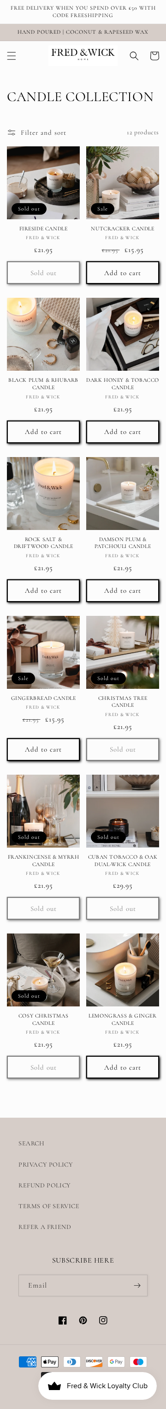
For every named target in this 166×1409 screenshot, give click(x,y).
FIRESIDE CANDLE (43, 228)
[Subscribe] (137, 1285)
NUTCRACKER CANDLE (122, 228)
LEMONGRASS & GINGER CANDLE (122, 1019)
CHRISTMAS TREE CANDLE (122, 702)
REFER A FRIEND (44, 1227)
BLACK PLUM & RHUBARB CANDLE (43, 384)
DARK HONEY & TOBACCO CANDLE (122, 384)
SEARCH (31, 1143)
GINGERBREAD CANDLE (43, 698)
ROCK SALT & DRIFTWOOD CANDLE (43, 543)
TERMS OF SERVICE (49, 1206)
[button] (11, 56)
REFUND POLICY (44, 1185)
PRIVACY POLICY (45, 1164)
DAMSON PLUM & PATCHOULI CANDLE (123, 543)
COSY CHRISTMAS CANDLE (43, 1019)
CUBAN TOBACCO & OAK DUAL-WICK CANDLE (122, 860)
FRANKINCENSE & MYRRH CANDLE (43, 860)
